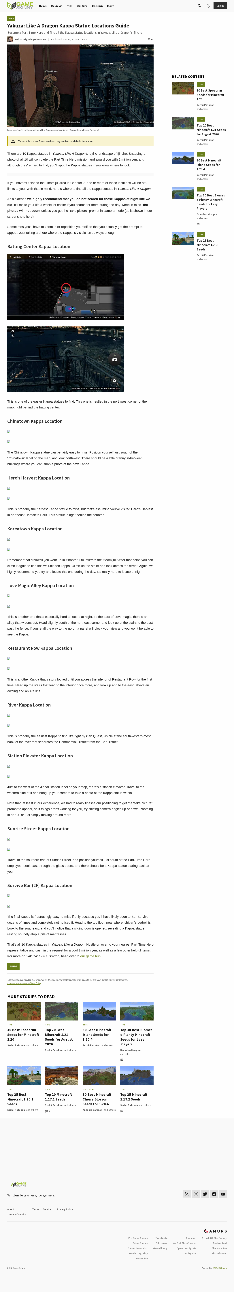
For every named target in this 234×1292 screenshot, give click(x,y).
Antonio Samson (92, 1109)
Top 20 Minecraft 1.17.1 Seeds (58, 1096)
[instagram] (196, 1194)
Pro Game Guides (138, 1238)
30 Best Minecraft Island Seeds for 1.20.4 (97, 1034)
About (10, 1209)
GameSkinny (160, 1248)
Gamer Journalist (138, 1248)
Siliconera (161, 1243)
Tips (70, 6)
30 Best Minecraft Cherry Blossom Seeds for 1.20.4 (97, 1099)
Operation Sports (186, 1248)
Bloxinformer (219, 1253)
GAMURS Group (220, 1268)
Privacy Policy (65, 1209)
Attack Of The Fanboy (214, 1238)
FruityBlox (190, 1253)
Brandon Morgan (130, 1050)
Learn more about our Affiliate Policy (24, 983)
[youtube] (223, 1194)
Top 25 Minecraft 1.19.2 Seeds (133, 1096)
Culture (82, 6)
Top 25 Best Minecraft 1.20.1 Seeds (20, 1099)
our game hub (90, 956)
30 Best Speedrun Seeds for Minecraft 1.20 (23, 1034)
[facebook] (214, 1194)
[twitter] (205, 1194)
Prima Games (140, 1243)
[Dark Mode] (208, 6)
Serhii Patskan (16, 1045)
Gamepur (191, 1238)
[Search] (199, 6)
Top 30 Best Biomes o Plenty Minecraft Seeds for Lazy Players (136, 1036)
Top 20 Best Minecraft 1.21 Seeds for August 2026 (59, 1036)
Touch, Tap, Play (138, 1253)
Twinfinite (161, 1238)
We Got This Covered (184, 1243)
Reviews (56, 6)
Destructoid (220, 1243)
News (43, 6)
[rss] (187, 1194)
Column (97, 6)
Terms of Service (41, 1209)
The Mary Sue (219, 1248)
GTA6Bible (142, 1258)
